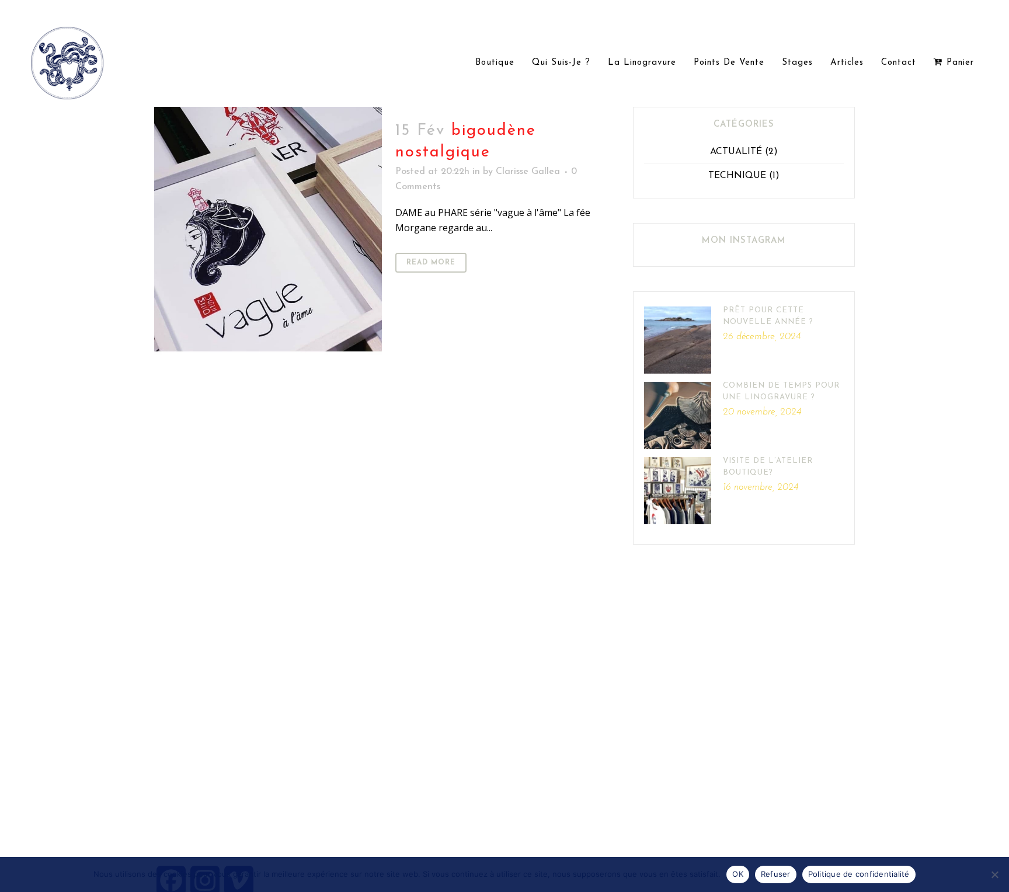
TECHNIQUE (737, 175)
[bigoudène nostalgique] (268, 231)
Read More (430, 262)
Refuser (776, 874)
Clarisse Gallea (528, 171)
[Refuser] (994, 874)
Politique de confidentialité (859, 874)
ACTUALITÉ (736, 151)
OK (737, 874)
